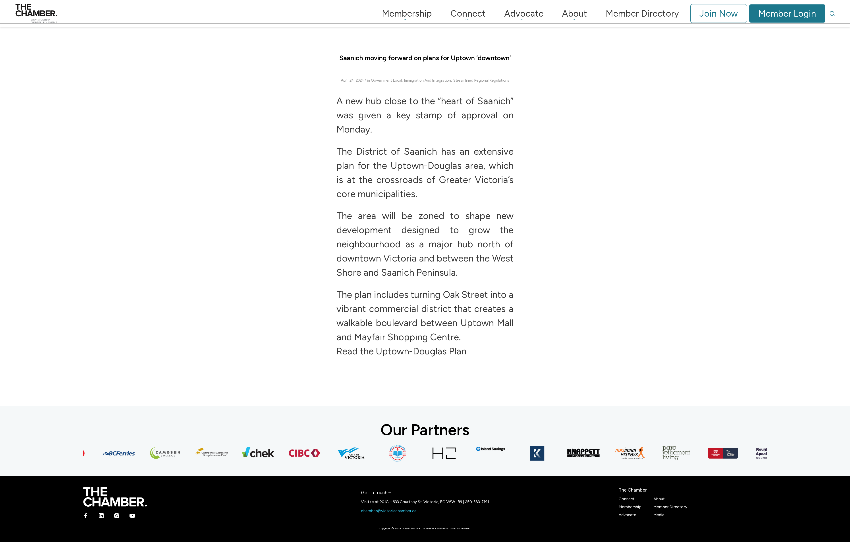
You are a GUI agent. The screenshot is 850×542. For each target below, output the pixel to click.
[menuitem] (407, 13)
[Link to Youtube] (132, 516)
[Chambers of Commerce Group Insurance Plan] (201, 453)
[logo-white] (115, 496)
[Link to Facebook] (85, 516)
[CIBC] (294, 453)
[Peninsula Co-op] (712, 453)
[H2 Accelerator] (433, 453)
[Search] (832, 13)
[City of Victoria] (340, 453)
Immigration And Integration (427, 80)
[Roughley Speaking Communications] (759, 453)
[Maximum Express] (619, 453)
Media (658, 514)
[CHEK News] (247, 453)
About (659, 498)
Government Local (386, 80)
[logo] (36, 13)
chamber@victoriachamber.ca (388, 510)
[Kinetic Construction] (526, 453)
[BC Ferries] (108, 453)
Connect (627, 498)
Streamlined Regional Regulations (481, 80)
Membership (630, 506)
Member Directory (670, 506)
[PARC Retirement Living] (666, 453)
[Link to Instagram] (116, 516)
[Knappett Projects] (573, 453)
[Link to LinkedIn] (101, 516)
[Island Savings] (480, 449)
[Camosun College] (154, 453)
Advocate (627, 514)
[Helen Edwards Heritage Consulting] (387, 453)
